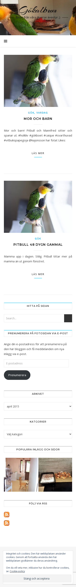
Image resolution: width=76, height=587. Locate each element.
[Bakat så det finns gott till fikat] (55, 475)
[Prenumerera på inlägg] (38, 514)
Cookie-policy (17, 571)
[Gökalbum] (38, 17)
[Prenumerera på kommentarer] (38, 523)
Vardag (42, 112)
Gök (31, 112)
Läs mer (38, 153)
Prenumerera (17, 375)
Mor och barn (38, 119)
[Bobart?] (21, 475)
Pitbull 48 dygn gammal (38, 245)
